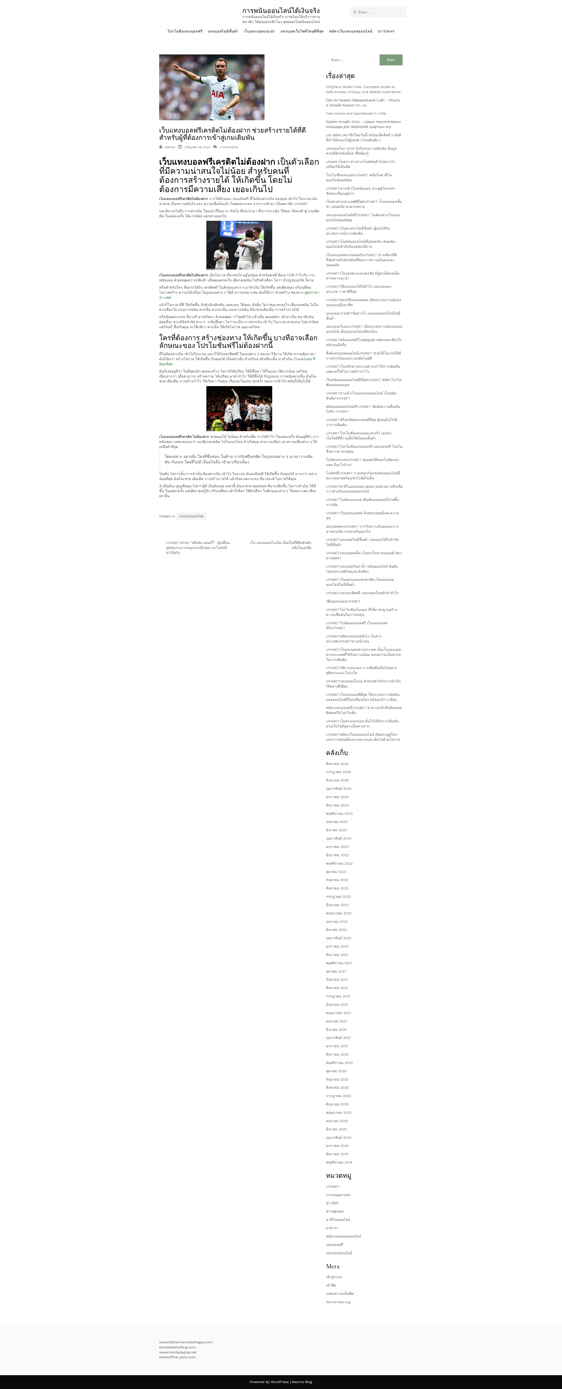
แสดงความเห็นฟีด (340, 1294)
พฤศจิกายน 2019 (339, 1162)
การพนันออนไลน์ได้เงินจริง (281, 11)
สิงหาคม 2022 (337, 888)
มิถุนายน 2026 (337, 780)
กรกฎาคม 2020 (338, 1096)
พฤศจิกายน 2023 (339, 813)
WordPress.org (338, 1302)
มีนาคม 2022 (336, 930)
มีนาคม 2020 (336, 1129)
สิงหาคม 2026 (337, 764)
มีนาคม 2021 (336, 1029)
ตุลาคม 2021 (336, 971)
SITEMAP (386, 31)
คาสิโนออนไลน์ (338, 1220)
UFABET (301, 204)
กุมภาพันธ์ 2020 (338, 1137)
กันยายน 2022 (337, 880)
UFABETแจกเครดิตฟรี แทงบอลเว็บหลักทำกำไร (362, 593)
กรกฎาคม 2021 (338, 996)
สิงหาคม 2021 (337, 988)
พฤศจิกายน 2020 (339, 1063)
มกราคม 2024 (337, 797)
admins (170, 147)
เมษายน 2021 (336, 1021)
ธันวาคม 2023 (337, 805)
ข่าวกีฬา (332, 1203)
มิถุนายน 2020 (337, 1104)
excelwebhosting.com (177, 1347)
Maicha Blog (302, 1382)
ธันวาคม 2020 (337, 1054)
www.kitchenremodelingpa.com (186, 1342)
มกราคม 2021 (337, 1046)
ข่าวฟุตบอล (335, 1211)
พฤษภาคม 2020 (339, 1112)
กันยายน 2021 (337, 979)
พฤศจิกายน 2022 (339, 863)
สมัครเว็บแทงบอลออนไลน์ (350, 31)
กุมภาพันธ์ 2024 (338, 788)
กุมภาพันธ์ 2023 (338, 838)
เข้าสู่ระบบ (334, 1277)
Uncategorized (338, 1195)
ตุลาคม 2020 (336, 1071)
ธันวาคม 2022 (337, 855)
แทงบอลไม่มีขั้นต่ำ (223, 31)
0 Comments (229, 147)
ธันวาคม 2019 (337, 1154)
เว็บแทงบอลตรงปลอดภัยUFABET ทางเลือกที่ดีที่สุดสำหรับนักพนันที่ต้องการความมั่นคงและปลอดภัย (361, 260)
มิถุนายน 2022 (337, 905)
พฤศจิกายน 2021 (339, 963)
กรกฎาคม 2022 (338, 896)
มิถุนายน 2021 (337, 1004)
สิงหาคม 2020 (337, 1087)
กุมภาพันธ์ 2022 (338, 938)
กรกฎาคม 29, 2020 (197, 147)
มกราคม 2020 (337, 1146)
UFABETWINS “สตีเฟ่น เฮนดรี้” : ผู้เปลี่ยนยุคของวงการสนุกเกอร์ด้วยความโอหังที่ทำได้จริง (198, 548)
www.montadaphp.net (177, 1352)
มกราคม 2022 (337, 946)
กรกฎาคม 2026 (338, 772)
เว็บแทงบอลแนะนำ (259, 31)
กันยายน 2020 (337, 1079)
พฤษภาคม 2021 (338, 1013)
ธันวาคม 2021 (337, 955)
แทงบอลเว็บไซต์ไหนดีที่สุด (302, 31)
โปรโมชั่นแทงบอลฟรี (185, 31)
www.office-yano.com (177, 1357)
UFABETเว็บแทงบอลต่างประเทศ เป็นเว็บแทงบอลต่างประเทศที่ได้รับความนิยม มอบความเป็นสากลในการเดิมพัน (363, 655)
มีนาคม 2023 (336, 830)
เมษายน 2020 (337, 1121)
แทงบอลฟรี (334, 1245)
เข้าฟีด (331, 1285)
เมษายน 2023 (337, 822)
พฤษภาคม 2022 (338, 913)
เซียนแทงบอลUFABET (343, 601)
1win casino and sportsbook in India (356, 113)
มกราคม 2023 (337, 847)
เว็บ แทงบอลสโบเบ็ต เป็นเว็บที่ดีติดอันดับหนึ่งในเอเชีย (280, 545)
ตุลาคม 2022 (336, 872)
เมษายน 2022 (337, 921)
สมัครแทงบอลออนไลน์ (343, 1236)
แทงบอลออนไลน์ (191, 516)
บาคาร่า (332, 1228)
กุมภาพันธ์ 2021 (338, 1038)
